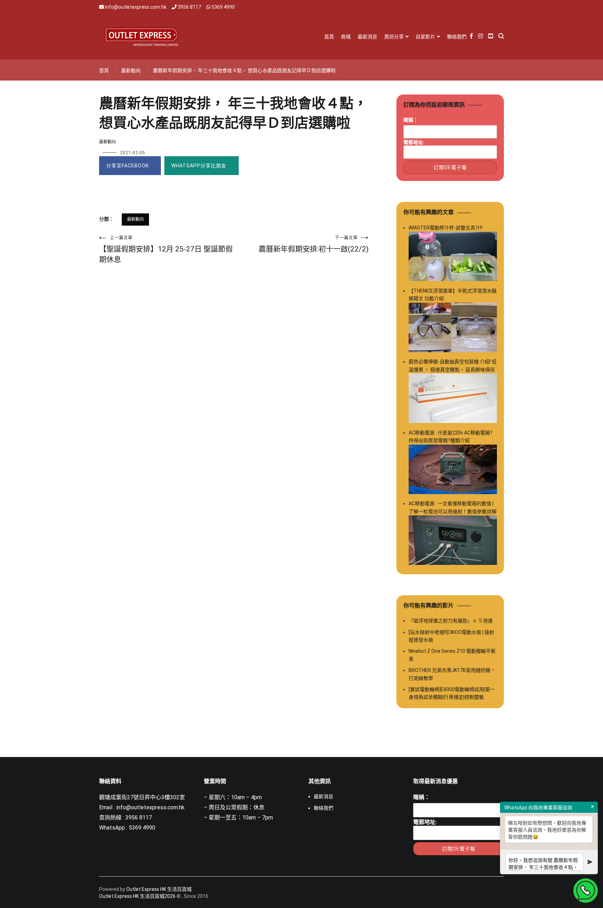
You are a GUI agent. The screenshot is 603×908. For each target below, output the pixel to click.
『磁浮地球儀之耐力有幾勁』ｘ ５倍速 (451, 620)
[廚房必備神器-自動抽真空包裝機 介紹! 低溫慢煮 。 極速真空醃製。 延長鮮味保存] (453, 399)
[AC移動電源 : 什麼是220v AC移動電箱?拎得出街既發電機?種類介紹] (453, 471)
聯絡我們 (457, 36)
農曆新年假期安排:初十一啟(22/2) (313, 244)
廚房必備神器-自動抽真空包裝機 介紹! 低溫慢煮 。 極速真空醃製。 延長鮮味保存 (453, 365)
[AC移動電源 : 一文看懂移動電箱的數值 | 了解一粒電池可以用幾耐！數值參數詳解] (453, 541)
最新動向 (107, 141)
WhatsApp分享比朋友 (198, 165)
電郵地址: (413, 142)
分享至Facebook (127, 165)
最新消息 (367, 36)
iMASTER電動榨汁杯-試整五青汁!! (445, 227)
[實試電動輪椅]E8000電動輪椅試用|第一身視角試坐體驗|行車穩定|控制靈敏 (452, 693)
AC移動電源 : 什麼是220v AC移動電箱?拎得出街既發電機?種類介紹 (450, 436)
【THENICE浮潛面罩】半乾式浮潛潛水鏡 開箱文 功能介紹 (453, 294)
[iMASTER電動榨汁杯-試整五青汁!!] (453, 257)
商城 (346, 36)
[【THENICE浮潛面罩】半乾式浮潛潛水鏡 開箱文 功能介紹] (453, 329)
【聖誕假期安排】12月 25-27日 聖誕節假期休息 (166, 249)
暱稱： (410, 120)
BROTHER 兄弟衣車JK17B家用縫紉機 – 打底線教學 (451, 674)
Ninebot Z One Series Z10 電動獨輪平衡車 (452, 654)
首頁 (329, 36)
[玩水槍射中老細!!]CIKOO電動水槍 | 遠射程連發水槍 (451, 636)
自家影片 (425, 36)
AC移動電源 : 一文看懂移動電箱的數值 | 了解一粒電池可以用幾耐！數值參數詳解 (453, 507)
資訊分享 (394, 36)
